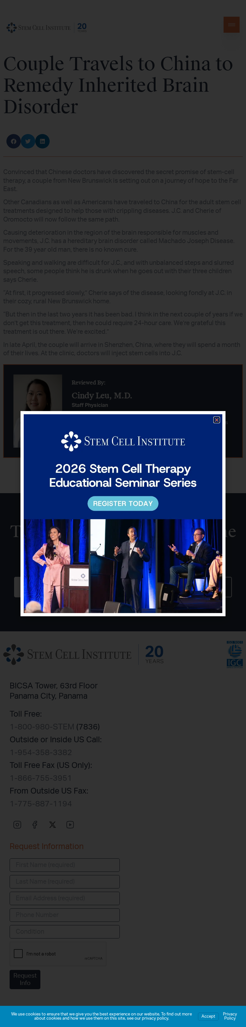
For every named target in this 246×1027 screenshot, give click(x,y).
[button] (216, 419)
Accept (208, 1016)
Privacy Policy (230, 1016)
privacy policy (155, 1018)
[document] (123, 513)
